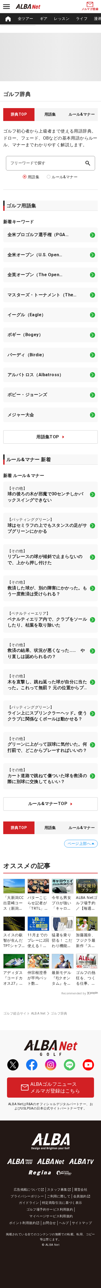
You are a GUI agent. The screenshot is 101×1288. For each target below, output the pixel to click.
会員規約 (80, 1196)
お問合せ (49, 1223)
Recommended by (73, 993)
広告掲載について (27, 1189)
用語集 (33, 177)
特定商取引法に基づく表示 (62, 1203)
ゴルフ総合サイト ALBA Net (24, 1013)
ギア (44, 18)
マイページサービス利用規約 (51, 1216)
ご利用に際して (58, 1196)
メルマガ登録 (90, 9)
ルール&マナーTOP (47, 803)
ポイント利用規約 (22, 1223)
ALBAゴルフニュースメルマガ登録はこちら (55, 1087)
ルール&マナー (65, 177)
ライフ (82, 18)
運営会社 (81, 1189)
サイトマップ (82, 1223)
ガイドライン (29, 1203)
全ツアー (25, 18)
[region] (50, 18)
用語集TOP (47, 436)
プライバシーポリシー (27, 1196)
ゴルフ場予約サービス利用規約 (49, 1209)
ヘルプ (64, 1223)
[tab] (18, 114)
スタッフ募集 (57, 1189)
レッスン (61, 18)
